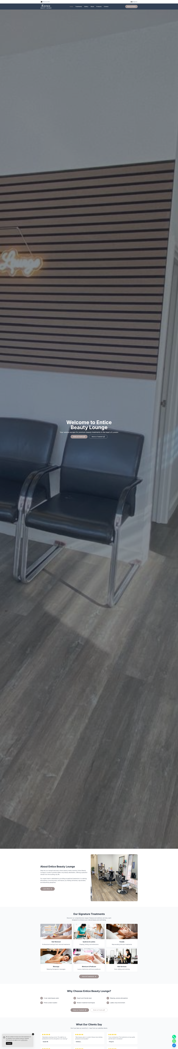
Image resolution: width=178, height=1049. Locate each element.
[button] (131, 6)
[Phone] (174, 1037)
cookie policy (24, 1040)
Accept (9, 1043)
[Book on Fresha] (174, 1045)
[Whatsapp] (174, 1041)
